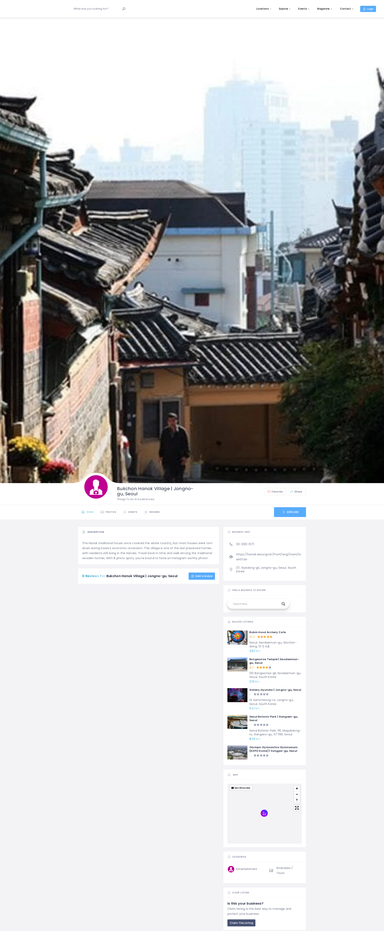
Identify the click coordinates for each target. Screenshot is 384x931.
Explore (283, 8)
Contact (345, 8)
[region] (264, 814)
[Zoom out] (297, 794)
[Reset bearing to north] (297, 800)
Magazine (323, 8)
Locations (262, 8)
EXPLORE (292, 512)
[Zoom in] (297, 788)
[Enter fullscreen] (297, 808)
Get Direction (242, 788)
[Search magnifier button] (283, 604)
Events (302, 8)
